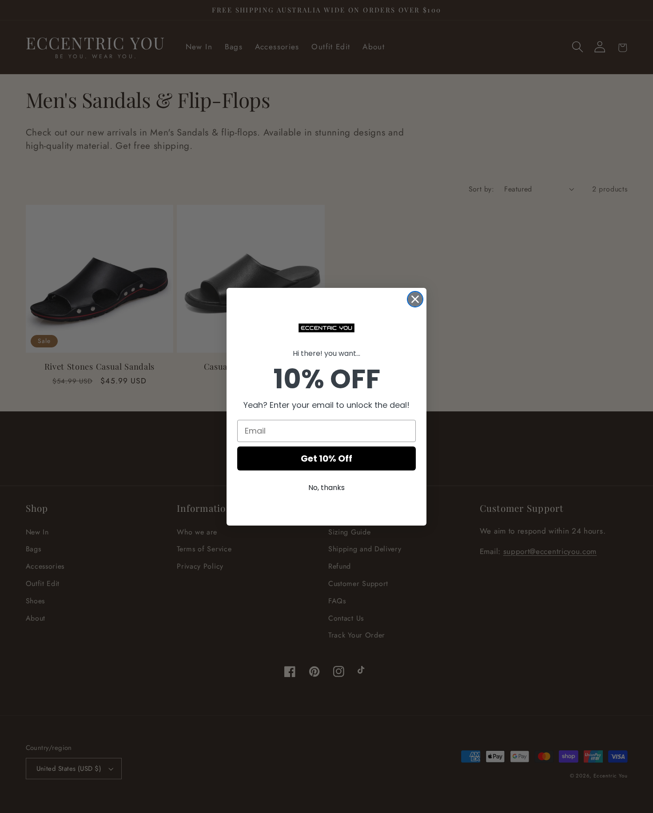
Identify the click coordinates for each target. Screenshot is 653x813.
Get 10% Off (326, 458)
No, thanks (326, 487)
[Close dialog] (415, 299)
